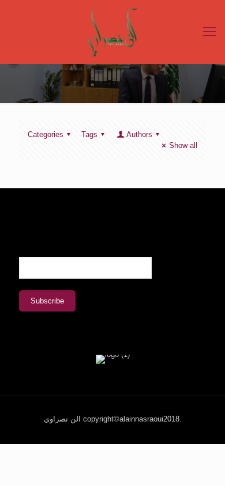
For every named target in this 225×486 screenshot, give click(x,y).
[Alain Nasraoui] (112, 32)
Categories (45, 134)
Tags (89, 134)
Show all (183, 145)
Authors (139, 134)
